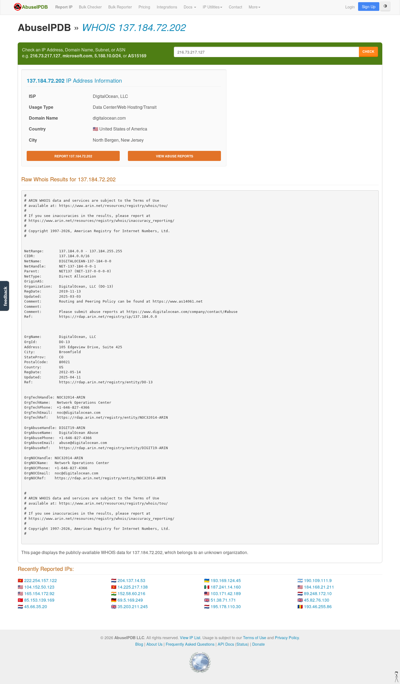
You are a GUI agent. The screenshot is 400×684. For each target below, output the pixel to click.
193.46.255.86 (318, 606)
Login (350, 7)
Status (242, 644)
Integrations (167, 7)
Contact (235, 7)
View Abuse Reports (174, 156)
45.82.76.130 (316, 600)
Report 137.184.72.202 (73, 156)
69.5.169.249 (130, 600)
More (253, 7)
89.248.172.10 (318, 593)
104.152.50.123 (39, 587)
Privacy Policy (287, 637)
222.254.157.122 (40, 580)
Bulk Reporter (120, 7)
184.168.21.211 (319, 587)
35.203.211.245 (133, 606)
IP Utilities (211, 7)
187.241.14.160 (226, 587)
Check (368, 51)
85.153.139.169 (39, 600)
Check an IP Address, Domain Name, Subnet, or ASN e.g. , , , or (84, 53)
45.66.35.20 (35, 606)
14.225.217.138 (133, 587)
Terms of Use (254, 637)
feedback (5, 296)
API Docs (226, 644)
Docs (188, 7)
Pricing (144, 7)
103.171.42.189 (226, 593)
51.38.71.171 (223, 600)
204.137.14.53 (131, 580)
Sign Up (369, 6)
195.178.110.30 (226, 606)
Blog (139, 644)
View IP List (190, 637)
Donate (258, 644)
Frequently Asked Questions (190, 644)
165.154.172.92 (39, 593)
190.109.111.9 (318, 580)
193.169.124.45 (226, 580)
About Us (154, 644)
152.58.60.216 (131, 593)
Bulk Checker (90, 7)
